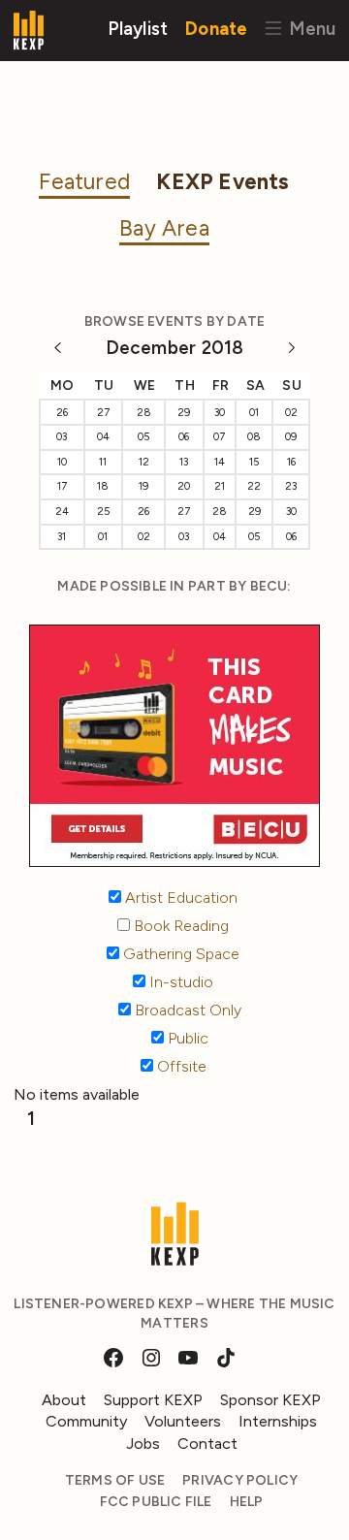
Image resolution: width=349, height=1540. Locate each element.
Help (247, 1501)
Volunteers (182, 1421)
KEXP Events (222, 182)
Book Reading (179, 925)
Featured (84, 182)
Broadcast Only (186, 1010)
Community (86, 1421)
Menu (309, 27)
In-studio (179, 982)
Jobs (143, 1443)
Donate (216, 27)
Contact (207, 1443)
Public (186, 1038)
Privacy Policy (240, 1480)
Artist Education (179, 897)
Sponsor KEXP (270, 1400)
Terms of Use (115, 1480)
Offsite (179, 1066)
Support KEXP (153, 1400)
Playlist (138, 27)
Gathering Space (179, 954)
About (64, 1400)
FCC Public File (156, 1501)
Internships (277, 1421)
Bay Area (164, 228)
